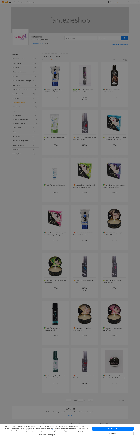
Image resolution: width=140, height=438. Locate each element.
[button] (47, 434)
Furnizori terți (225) (48, 430)
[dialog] (70, 431)
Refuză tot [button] (112, 433)
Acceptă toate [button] (113, 429)
